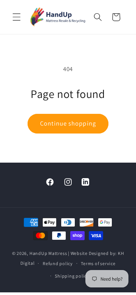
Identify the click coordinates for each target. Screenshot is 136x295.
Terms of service (98, 263)
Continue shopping (68, 123)
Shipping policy (72, 276)
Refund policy (58, 263)
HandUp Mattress (48, 253)
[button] (17, 17)
